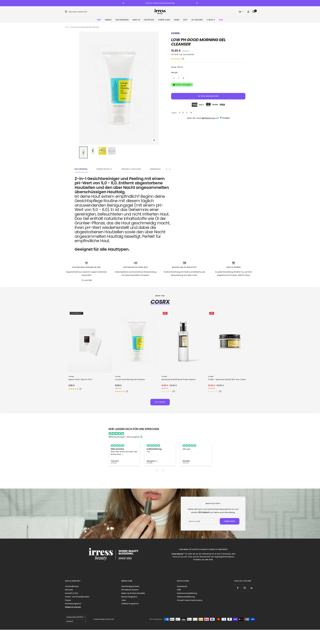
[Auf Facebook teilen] (179, 113)
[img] (161, 433)
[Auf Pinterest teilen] (183, 113)
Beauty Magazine (129, 596)
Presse (68, 600)
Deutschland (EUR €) (75, 617)
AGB (179, 589)
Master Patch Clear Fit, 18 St (80, 379)
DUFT (185, 20)
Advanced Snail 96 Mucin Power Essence (179, 379)
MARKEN (108, 20)
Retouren (69, 589)
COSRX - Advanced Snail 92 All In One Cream (227, 379)
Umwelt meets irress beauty (189, 600)
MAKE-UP (136, 20)
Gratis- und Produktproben (77, 596)
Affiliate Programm (130, 603)
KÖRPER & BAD (164, 20)
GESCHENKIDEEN (122, 20)
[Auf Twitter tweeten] (187, 113)
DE (240, 11)
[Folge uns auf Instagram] (244, 587)
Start (67, 27)
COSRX (175, 33)
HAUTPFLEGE (149, 20)
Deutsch (69, 621)
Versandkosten (188, 54)
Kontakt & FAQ (71, 593)
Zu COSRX (160, 402)
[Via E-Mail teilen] (191, 113)
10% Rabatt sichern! (130, 589)
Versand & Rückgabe (131, 169)
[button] (158, 470)
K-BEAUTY (211, 20)
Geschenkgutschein (130, 586)
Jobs (123, 600)
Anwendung (155, 169)
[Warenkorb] (253, 12)
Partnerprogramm (73, 603)
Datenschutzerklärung (187, 593)
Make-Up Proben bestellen (133, 593)
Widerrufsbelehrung (186, 596)
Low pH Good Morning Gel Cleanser (130, 379)
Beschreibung (81, 169)
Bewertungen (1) (104, 169)
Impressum (182, 586)
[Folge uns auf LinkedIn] (251, 587)
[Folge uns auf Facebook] (237, 587)
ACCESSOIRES (197, 20)
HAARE (176, 20)
